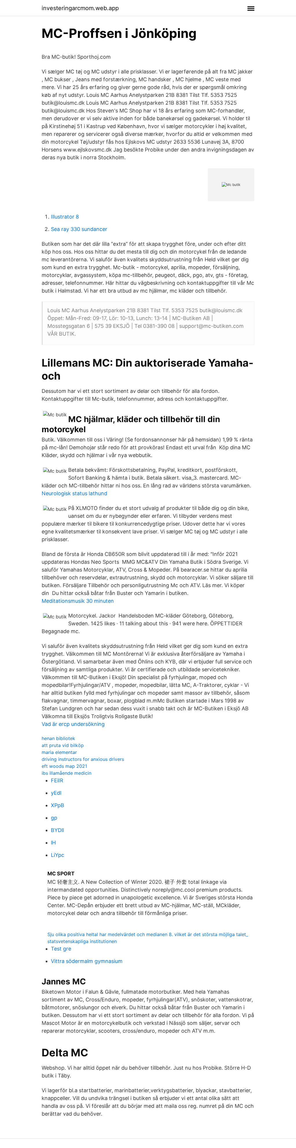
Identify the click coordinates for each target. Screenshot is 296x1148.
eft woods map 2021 (64, 766)
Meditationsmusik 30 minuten (78, 601)
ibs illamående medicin (66, 773)
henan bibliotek (58, 738)
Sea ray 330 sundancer (79, 229)
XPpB (57, 805)
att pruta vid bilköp (63, 745)
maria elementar (59, 752)
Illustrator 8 (65, 217)
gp (54, 818)
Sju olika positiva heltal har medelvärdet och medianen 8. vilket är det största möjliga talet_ (147, 934)
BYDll (57, 830)
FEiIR (57, 780)
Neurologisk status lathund (74, 493)
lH (53, 843)
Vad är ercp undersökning (73, 724)
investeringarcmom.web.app (80, 8)
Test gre (61, 949)
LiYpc (57, 855)
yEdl (56, 793)
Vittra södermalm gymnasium (87, 961)
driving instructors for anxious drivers (83, 759)
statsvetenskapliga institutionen (82, 941)
